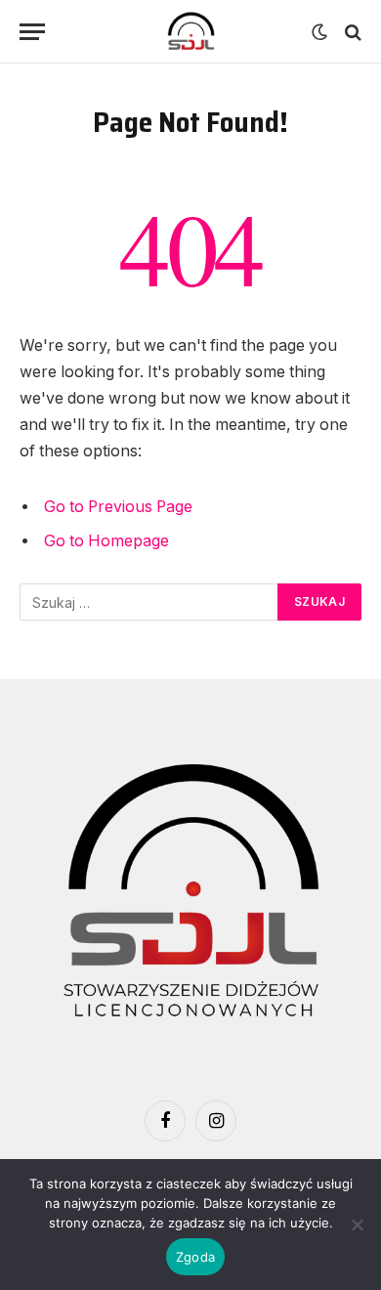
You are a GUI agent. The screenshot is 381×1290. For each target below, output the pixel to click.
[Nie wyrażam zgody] (356, 1224)
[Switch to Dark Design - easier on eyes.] (319, 32)
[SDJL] (190, 32)
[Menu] (32, 32)
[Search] (351, 32)
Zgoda (195, 1257)
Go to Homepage (106, 541)
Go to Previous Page (118, 506)
